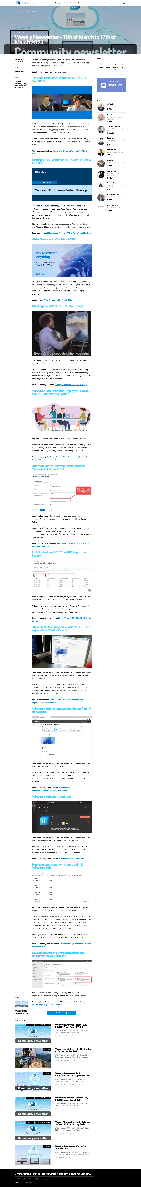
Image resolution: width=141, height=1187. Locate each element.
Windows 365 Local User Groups (39, 1179)
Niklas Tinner (111, 115)
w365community (20, 86)
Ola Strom (110, 160)
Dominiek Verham (60, 1109)
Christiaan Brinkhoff (113, 126)
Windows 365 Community (43, 1025)
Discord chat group (57, 3)
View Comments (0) (62, 1013)
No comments (20, 48)
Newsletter (21, 32)
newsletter (18, 84)
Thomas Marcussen (61, 1084)
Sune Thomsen (19, 71)
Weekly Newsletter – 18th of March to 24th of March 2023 (21, 1011)
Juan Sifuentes (111, 150)
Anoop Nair (58, 1060)
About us (53, 1179)
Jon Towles (110, 104)
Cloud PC (18, 82)
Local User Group (44, 3)
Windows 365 (68, 3)
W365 (24, 84)
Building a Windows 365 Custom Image (71, 385)
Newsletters (96, 3)
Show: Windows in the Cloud (82, 3)
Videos (103, 3)
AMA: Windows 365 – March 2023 (58, 300)
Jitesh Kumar (111, 138)
